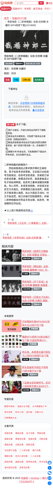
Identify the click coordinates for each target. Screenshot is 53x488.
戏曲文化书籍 (23, 406)
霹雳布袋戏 (9, 406)
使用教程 (39, 79)
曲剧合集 (19, 461)
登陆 (50, 3)
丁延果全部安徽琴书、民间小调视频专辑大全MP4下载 (36, 384)
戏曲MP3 (17, 8)
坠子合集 (30, 433)
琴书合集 (43, 461)
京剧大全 (39, 412)
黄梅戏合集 (20, 438)
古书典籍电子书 (39, 406)
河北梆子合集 (10, 450)
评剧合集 (43, 438)
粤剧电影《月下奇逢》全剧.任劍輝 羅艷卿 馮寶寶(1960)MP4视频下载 (35, 283)
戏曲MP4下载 (19, 18)
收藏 (7, 79)
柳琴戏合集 (31, 461)
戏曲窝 (24, 478)
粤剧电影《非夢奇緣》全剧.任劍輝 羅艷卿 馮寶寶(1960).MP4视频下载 (24, 237)
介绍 (16, 79)
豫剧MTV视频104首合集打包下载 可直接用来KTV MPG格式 (36, 338)
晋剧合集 (8, 444)
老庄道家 (8, 412)
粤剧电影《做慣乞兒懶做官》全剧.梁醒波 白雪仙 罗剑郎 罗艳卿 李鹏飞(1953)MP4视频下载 (36, 253)
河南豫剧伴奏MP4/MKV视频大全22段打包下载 (36, 323)
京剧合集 (8, 433)
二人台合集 (35, 456)
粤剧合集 (41, 433)
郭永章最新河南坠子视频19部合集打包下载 (35, 369)
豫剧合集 (19, 433)
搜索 (41, 3)
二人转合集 (24, 450)
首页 (6, 18)
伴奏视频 (34, 329)
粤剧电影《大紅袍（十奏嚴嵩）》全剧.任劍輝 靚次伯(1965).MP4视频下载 (29, 223)
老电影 (27, 8)
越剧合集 (8, 438)
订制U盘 (26, 79)
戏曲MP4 (6, 8)
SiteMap (35, 478)
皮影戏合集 (24, 467)
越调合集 (8, 461)
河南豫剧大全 (10, 417)
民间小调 (19, 412)
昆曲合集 (32, 438)
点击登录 (39, 110)
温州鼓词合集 (10, 467)
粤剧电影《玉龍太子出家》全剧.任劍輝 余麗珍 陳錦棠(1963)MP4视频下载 (36, 298)
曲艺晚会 (38, 8)
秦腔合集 (30, 444)
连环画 (29, 412)
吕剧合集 (19, 444)
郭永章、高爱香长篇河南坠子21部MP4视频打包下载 (36, 353)
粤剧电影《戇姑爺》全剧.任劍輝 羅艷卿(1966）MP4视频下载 (36, 268)
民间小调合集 (21, 456)
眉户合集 (36, 450)
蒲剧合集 (8, 456)
